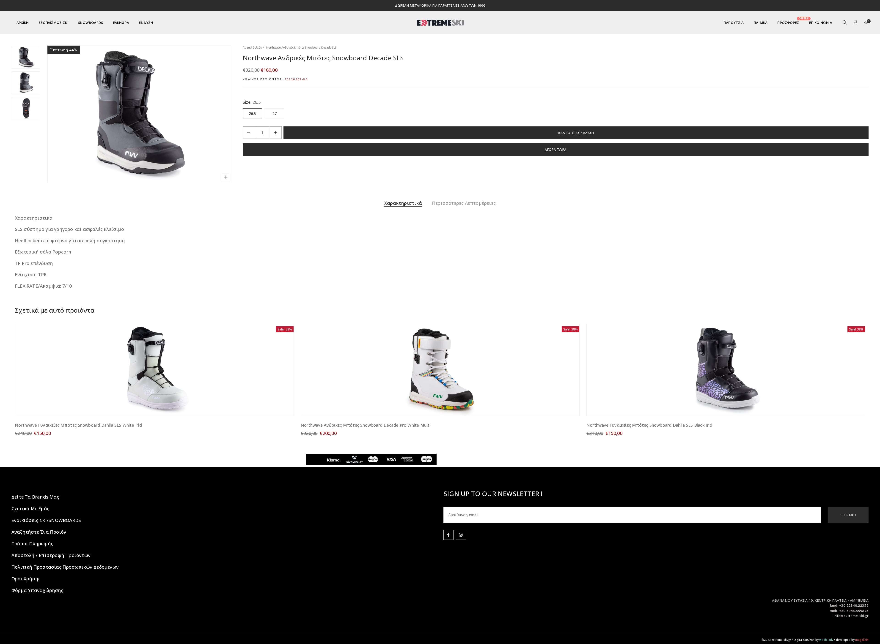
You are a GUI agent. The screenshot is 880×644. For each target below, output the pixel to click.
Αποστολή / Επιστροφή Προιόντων (51, 555)
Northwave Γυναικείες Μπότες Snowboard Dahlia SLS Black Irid (649, 425)
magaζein (862, 640)
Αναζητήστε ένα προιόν (38, 532)
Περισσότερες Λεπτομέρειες (464, 203)
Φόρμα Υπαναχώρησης (37, 590)
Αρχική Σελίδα (252, 47)
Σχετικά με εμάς (30, 508)
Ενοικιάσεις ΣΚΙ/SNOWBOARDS (46, 520)
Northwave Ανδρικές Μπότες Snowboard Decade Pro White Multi (366, 425)
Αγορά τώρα (555, 149)
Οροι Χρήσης (26, 579)
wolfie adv (826, 640)
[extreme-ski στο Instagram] (461, 535)
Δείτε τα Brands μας (35, 497)
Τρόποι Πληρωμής (32, 543)
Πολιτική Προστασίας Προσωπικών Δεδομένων (65, 567)
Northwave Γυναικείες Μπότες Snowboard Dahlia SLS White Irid (78, 425)
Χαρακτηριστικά (403, 203)
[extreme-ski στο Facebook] (448, 535)
